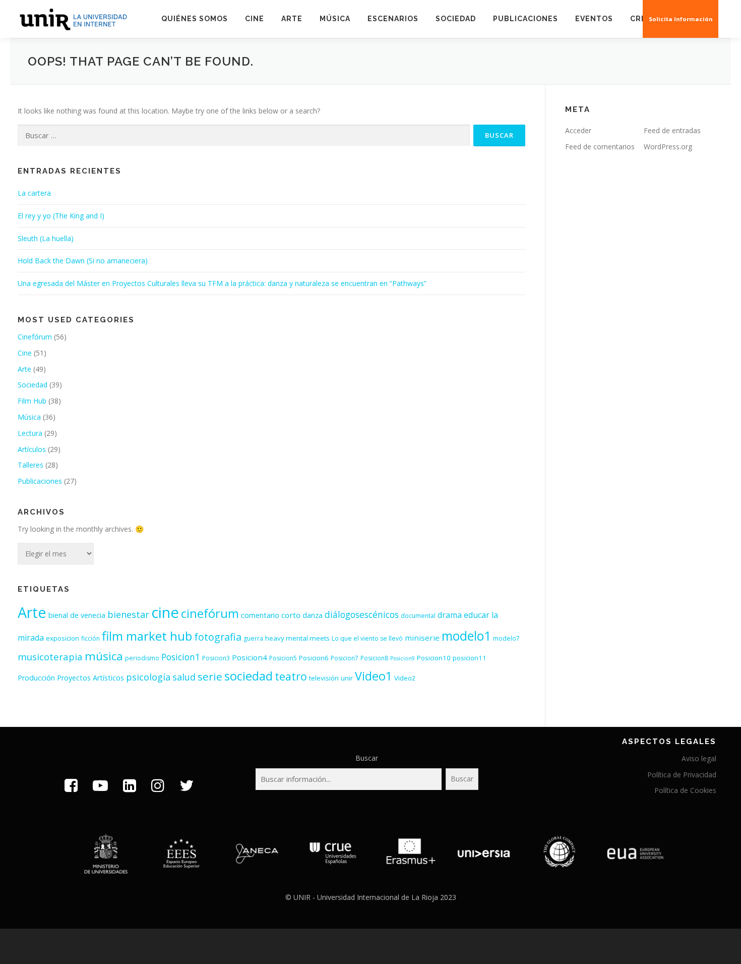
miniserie (422, 638)
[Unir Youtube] (100, 785)
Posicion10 (434, 657)
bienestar (128, 614)
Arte (291, 19)
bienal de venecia (76, 615)
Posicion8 (374, 658)
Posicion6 (314, 657)
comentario (260, 615)
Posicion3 (216, 658)
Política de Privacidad (681, 774)
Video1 (373, 676)
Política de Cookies (685, 790)
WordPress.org (668, 146)
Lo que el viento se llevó (367, 638)
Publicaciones (525, 19)
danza (312, 615)
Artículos (32, 449)
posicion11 (469, 657)
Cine (254, 19)
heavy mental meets (297, 638)
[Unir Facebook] (71, 785)
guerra (253, 638)
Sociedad (456, 19)
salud (184, 677)
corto (290, 615)
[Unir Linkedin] (129, 785)
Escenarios (392, 19)
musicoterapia (50, 656)
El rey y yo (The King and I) (61, 215)
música (104, 656)
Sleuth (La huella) (46, 238)
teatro (291, 676)
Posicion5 (283, 658)
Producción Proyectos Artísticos (71, 678)
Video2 (405, 678)
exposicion (62, 638)
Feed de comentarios (600, 146)
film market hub (147, 636)
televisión (324, 678)
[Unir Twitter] (186, 785)
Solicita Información (681, 19)
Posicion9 (402, 658)
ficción (90, 638)
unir (347, 678)
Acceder (578, 130)
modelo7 (506, 638)
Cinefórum (35, 337)
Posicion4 (249, 657)
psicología (148, 677)
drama (450, 614)
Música (335, 19)
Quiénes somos (194, 19)
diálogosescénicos (362, 614)
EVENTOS (594, 19)
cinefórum (210, 613)
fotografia (217, 637)
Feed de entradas (672, 130)
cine (165, 612)
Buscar (366, 758)
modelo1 (466, 636)
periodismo (142, 658)
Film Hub (32, 401)
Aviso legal (699, 758)
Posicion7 (344, 658)
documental (418, 615)
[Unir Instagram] (157, 785)
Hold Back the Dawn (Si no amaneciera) (83, 260)
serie (210, 676)
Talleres (30, 465)
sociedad (248, 675)
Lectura (30, 433)
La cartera (34, 193)
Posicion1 (180, 657)
